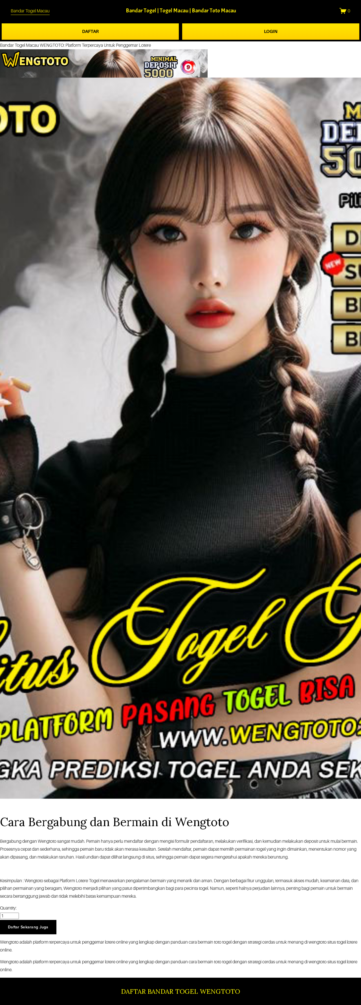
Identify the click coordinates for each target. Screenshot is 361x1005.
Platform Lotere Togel (79, 880)
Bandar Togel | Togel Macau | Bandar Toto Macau (181, 10)
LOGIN (271, 31)
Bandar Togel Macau (30, 10)
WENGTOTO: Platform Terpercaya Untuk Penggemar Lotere (95, 45)
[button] (28, 927)
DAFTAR (90, 31)
